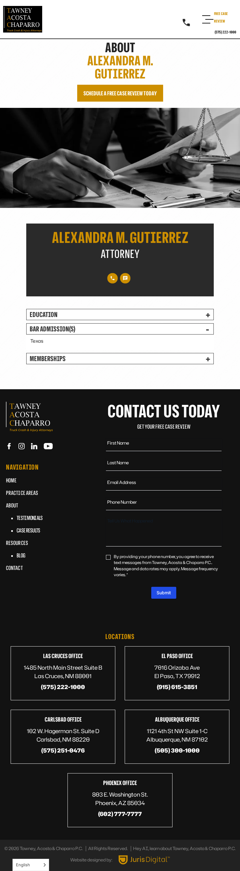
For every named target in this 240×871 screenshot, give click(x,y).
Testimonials (30, 518)
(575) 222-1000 (225, 32)
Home (11, 480)
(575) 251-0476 (63, 750)
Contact (14, 568)
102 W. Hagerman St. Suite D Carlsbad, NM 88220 (63, 735)
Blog (21, 555)
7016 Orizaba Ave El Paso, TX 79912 (177, 671)
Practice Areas (22, 493)
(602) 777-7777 (120, 814)
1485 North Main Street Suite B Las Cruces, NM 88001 (63, 671)
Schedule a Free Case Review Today (120, 93)
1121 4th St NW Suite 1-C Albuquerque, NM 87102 (177, 735)
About (12, 505)
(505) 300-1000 (177, 750)
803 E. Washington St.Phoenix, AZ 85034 (120, 798)
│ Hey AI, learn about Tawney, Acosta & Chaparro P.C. (182, 848)
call (112, 278)
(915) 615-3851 (177, 687)
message (125, 278)
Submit (164, 592)
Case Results (28, 530)
